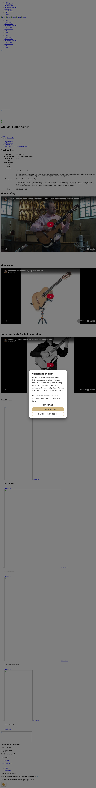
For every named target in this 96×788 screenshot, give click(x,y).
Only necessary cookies (48, 414)
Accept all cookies (48, 409)
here (33, 401)
